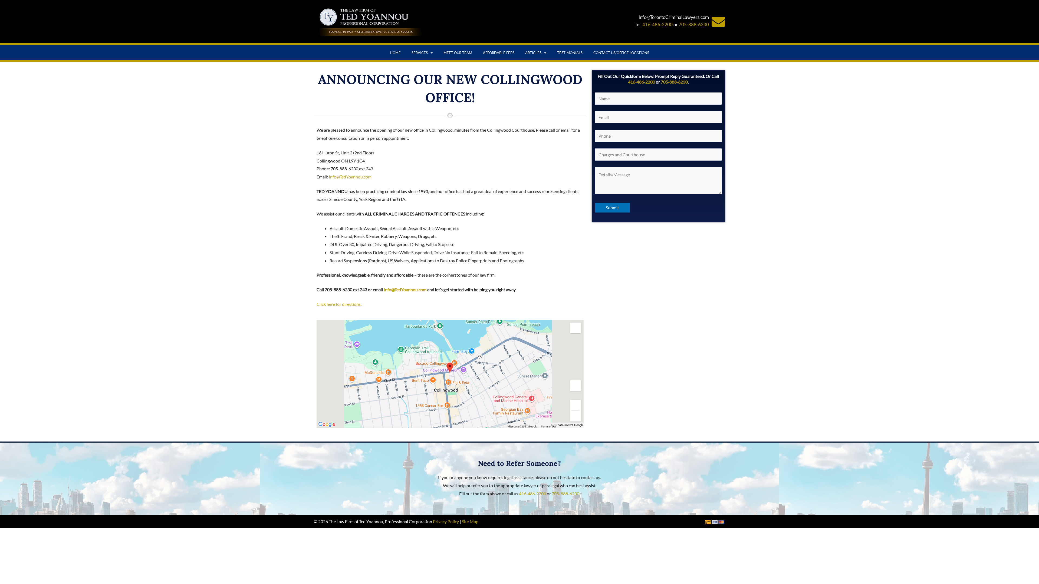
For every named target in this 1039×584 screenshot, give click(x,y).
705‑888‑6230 (674, 81)
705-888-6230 (694, 24)
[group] (450, 374)
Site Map (470, 521)
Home (395, 53)
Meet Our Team (457, 53)
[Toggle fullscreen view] (575, 328)
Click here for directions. (339, 304)
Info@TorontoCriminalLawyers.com (674, 17)
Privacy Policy (446, 521)
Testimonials (570, 53)
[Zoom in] (575, 405)
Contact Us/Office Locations (621, 53)
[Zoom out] (575, 416)
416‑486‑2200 (641, 81)
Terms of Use (548, 426)
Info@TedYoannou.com (350, 176)
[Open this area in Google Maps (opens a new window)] (327, 424)
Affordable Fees (498, 53)
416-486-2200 (657, 24)
